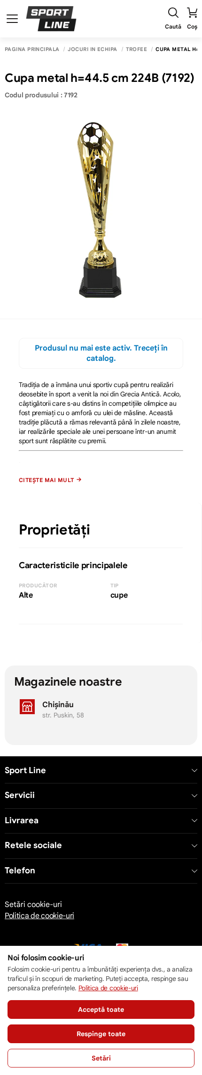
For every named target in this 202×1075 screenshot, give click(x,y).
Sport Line (25, 770)
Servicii (20, 795)
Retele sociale (33, 845)
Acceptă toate (101, 1009)
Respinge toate (101, 1034)
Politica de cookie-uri (39, 916)
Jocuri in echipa (92, 49)
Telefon (20, 871)
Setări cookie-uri (33, 904)
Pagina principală (32, 49)
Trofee (137, 49)
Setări (101, 1058)
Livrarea (22, 821)
